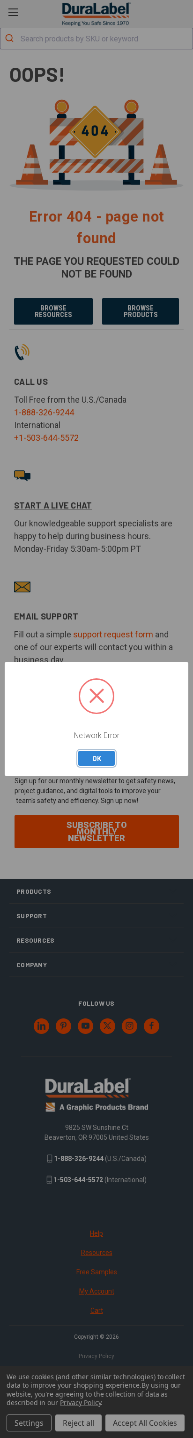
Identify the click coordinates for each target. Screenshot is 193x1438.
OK (96, 758)
